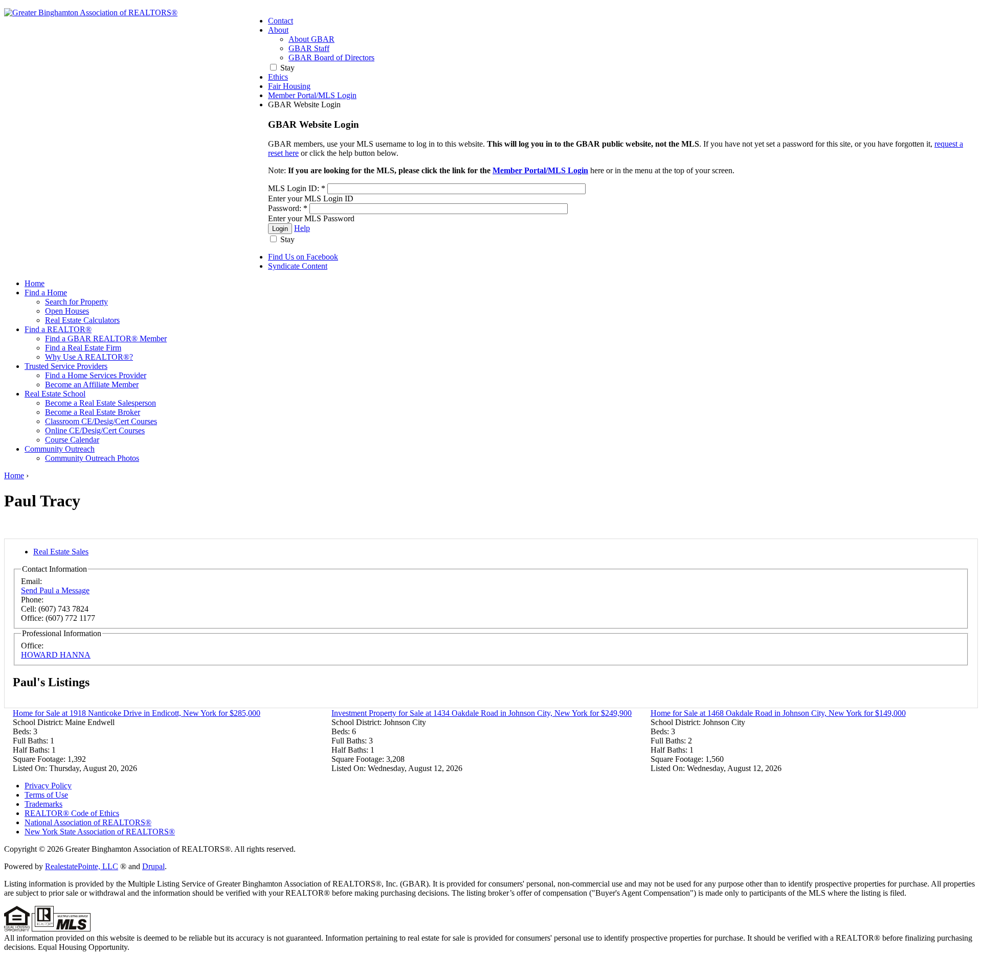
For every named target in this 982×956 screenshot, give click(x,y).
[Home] (90, 12)
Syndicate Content (297, 266)
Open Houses (67, 311)
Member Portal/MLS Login (312, 95)
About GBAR (311, 39)
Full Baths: (31, 740)
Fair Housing (289, 86)
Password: (287, 208)
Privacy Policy (48, 785)
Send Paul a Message (55, 590)
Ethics (278, 77)
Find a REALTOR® (58, 329)
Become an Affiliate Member (92, 384)
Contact (280, 20)
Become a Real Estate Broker (92, 412)
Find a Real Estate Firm (83, 347)
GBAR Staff (308, 48)
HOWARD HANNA (56, 654)
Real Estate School (55, 393)
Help (302, 228)
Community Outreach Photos (92, 458)
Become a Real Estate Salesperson (100, 403)
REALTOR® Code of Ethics (72, 813)
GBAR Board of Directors (331, 57)
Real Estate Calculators (82, 320)
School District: (39, 722)
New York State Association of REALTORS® (100, 831)
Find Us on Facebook (303, 256)
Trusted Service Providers (66, 366)
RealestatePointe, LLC (81, 866)
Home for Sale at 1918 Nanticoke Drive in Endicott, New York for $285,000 (136, 713)
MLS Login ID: (296, 188)
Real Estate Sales (60, 551)
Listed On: (31, 768)
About (278, 30)
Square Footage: (40, 759)
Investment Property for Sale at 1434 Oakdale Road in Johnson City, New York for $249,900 (481, 713)
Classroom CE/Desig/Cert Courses (101, 421)
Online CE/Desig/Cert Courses (95, 430)
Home (34, 283)
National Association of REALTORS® (88, 822)
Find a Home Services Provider (95, 375)
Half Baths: (32, 749)
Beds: (23, 731)
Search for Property (76, 301)
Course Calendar (72, 439)
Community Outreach (60, 449)
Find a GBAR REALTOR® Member (106, 338)
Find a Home (46, 292)
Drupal (153, 866)
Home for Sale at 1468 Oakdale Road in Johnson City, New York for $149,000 (778, 713)
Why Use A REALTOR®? (89, 357)
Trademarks (43, 804)
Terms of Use (46, 794)
